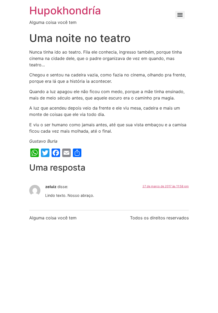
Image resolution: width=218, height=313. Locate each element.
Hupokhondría (65, 10)
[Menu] (180, 15)
